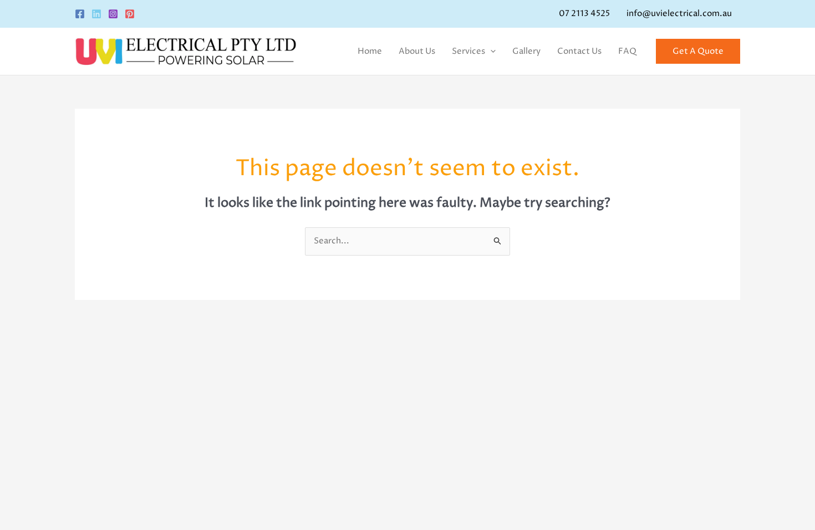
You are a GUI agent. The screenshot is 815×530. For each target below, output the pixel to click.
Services (468, 51)
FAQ (627, 51)
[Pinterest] (130, 14)
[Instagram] (113, 14)
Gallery (526, 51)
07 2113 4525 (584, 13)
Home (370, 51)
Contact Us (579, 51)
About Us (417, 51)
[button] (490, 51)
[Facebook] (80, 14)
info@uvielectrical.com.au (679, 13)
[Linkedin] (96, 14)
